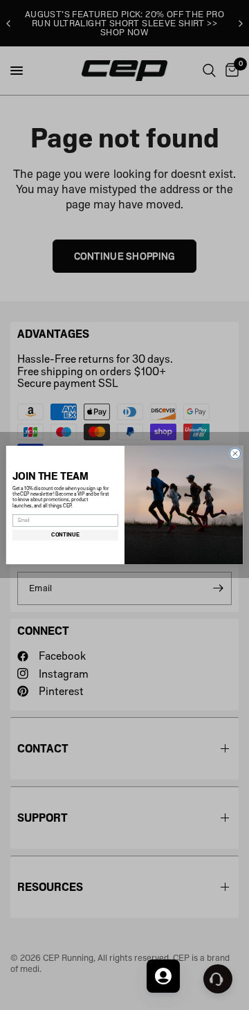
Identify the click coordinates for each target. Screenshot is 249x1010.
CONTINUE (65, 535)
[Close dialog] (235, 453)
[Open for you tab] (163, 976)
